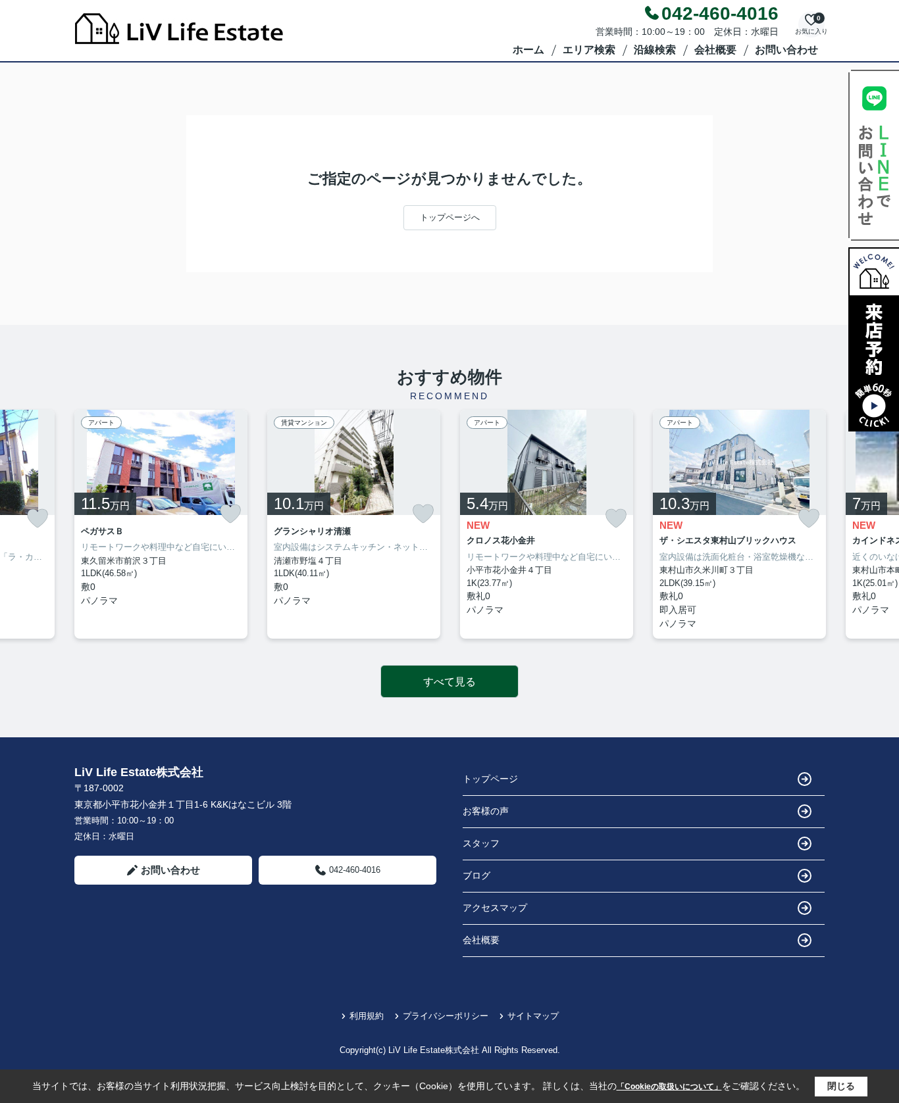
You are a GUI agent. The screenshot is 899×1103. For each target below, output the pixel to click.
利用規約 (366, 1016)
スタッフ (481, 843)
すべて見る (449, 681)
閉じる (841, 1086)
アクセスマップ (495, 907)
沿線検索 (655, 49)
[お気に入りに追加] (37, 518)
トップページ (490, 778)
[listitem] (160, 524)
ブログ (476, 875)
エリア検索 (589, 49)
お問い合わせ (786, 49)
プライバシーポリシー (445, 1016)
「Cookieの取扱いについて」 (669, 1086)
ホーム (528, 49)
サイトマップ (533, 1016)
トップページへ (450, 217)
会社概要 (715, 49)
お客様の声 (486, 811)
